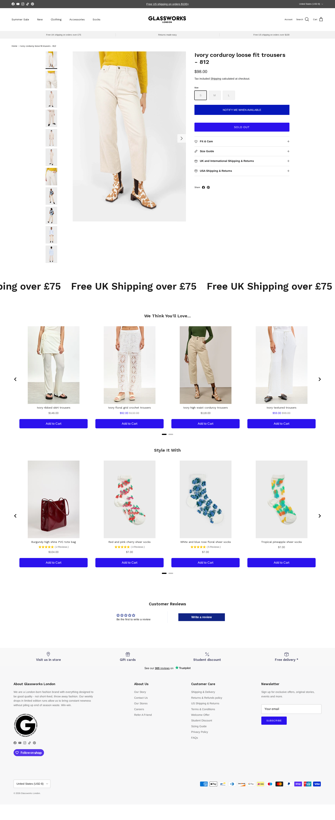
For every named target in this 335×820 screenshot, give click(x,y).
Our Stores (141, 703)
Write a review (201, 617)
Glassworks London (30, 793)
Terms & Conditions (203, 709)
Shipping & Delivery (203, 691)
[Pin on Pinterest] (208, 187)
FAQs (194, 737)
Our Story (140, 691)
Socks (96, 19)
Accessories (77, 19)
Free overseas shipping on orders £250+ (167, 4)
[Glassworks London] (167, 19)
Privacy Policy (199, 731)
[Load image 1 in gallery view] (129, 136)
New (40, 19)
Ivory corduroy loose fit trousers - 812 (38, 46)
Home (14, 46)
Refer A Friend (143, 714)
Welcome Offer (200, 714)
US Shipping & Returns (205, 703)
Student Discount (201, 720)
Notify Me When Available (242, 109)
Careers (139, 709)
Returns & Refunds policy (206, 697)
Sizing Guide (199, 726)
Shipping (216, 78)
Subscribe (274, 720)
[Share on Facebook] (203, 187)
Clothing (56, 19)
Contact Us (141, 697)
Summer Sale (20, 19)
